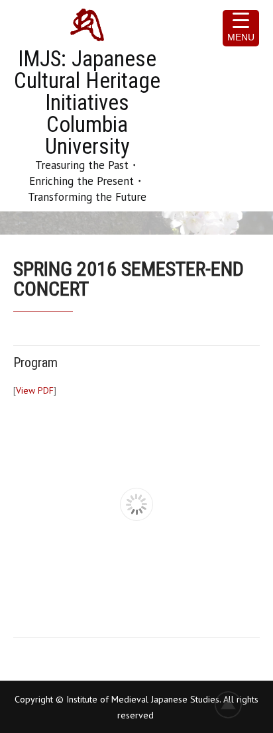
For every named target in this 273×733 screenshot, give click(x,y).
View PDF (35, 390)
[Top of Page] (235, 704)
